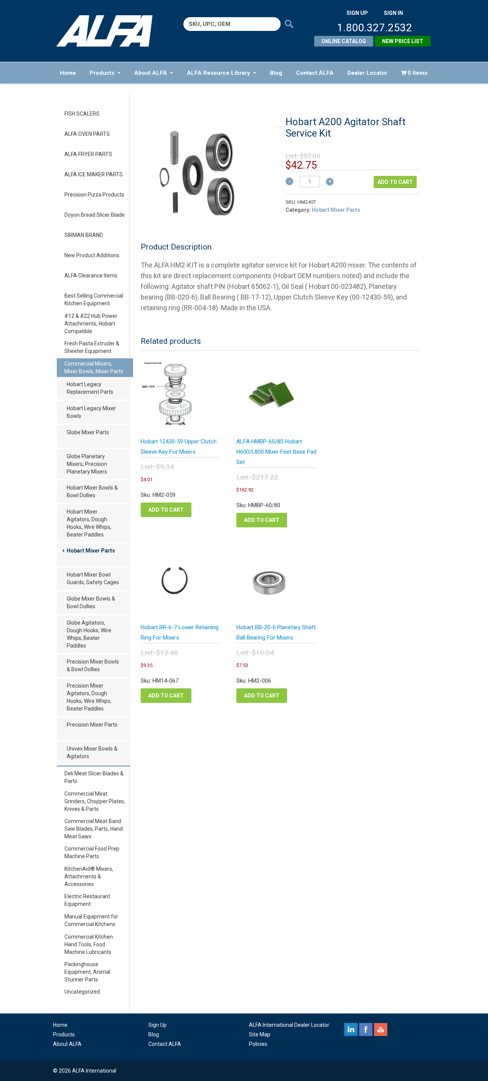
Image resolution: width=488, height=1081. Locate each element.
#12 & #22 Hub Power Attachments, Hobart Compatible (90, 323)
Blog (276, 72)
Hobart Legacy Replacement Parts (90, 388)
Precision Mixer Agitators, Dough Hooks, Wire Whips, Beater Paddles (89, 697)
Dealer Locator (367, 72)
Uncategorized (82, 992)
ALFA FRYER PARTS (88, 154)
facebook (365, 1029)
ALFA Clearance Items (90, 275)
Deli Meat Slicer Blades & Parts (94, 777)
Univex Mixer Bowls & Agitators (92, 752)
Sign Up (157, 1025)
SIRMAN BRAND (83, 235)
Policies (258, 1044)
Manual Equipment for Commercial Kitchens (91, 920)
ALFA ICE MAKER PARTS (93, 174)
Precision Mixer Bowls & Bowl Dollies (93, 665)
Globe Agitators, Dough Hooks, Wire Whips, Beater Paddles (89, 634)
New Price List (402, 41)
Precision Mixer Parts (92, 725)
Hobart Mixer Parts (91, 551)
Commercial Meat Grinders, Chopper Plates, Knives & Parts (94, 801)
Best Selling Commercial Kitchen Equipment (93, 299)
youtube (380, 1029)
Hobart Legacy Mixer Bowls (91, 412)
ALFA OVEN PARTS (87, 134)
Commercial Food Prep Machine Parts (91, 852)
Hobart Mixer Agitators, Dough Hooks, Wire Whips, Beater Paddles (89, 523)
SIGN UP (357, 13)
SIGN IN (393, 13)
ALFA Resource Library (218, 72)
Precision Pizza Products (94, 195)
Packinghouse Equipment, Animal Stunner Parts (87, 972)
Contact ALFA (315, 72)
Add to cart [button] (166, 510)
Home (68, 72)
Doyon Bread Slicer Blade (94, 215)
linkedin (351, 1029)
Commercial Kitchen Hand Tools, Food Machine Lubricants (88, 944)
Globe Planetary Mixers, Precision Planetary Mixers (87, 464)
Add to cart (395, 182)
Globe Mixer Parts (88, 432)
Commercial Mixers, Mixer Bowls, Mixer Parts (93, 367)
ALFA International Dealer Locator (289, 1025)
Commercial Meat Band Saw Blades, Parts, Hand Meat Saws (93, 828)
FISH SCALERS (82, 114)
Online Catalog (343, 41)
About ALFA (150, 72)
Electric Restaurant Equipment (87, 900)
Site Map (259, 1034)
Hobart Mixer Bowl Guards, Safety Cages (93, 578)
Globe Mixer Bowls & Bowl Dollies (91, 602)
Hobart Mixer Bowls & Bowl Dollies (92, 491)
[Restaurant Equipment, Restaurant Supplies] (109, 31)
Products (102, 72)
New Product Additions (91, 255)
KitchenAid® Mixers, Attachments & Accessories (88, 876)
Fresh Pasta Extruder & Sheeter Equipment (91, 347)
